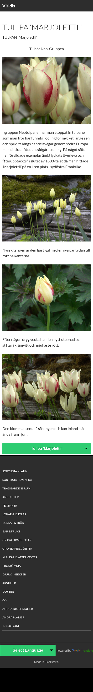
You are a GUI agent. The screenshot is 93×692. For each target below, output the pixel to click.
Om (4, 600)
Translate (87, 650)
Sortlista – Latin (14, 471)
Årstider (9, 583)
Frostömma (11, 566)
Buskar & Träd (13, 523)
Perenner (9, 505)
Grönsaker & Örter (17, 548)
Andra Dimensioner (17, 609)
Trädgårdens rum (16, 488)
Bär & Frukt (11, 531)
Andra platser (13, 617)
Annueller (10, 497)
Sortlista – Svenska (17, 480)
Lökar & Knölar (14, 514)
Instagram (10, 626)
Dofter (8, 591)
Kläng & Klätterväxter (19, 557)
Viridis (8, 5)
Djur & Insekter (14, 574)
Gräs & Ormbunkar (16, 540)
